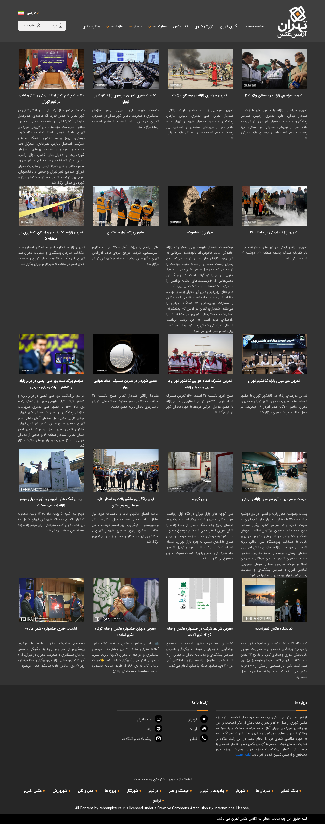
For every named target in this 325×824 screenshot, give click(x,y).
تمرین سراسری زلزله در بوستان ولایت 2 (274, 95)
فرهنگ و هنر (179, 791)
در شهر (153, 791)
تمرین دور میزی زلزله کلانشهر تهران (274, 381)
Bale (149, 729)
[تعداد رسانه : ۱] (200, 600)
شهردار (240, 791)
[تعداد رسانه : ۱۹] (274, 600)
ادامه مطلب (243, 754)
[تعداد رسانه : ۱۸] (126, 206)
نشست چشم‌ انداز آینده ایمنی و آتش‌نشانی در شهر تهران (51, 99)
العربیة (59, 17)
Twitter (193, 719)
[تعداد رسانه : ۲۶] (126, 69)
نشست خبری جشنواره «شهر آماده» (51, 628)
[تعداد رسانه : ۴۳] (200, 206)
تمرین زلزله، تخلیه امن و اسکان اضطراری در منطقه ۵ (51, 236)
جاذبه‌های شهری (212, 791)
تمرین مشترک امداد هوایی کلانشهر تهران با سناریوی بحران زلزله (200, 384)
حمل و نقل (86, 791)
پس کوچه (199, 499)
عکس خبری (33, 791)
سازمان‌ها (263, 791)
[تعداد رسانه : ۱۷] (274, 206)
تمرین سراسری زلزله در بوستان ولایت (199, 95)
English (47, 17)
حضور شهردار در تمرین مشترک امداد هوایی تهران (125, 384)
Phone (193, 739)
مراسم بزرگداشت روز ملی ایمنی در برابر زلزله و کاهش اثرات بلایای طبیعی (51, 384)
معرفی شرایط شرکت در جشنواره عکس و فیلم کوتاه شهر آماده (200, 632)
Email (136, 739)
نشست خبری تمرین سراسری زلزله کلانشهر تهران (125, 99)
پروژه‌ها (110, 791)
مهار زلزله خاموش (200, 232)
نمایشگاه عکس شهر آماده (274, 628)
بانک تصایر (289, 791)
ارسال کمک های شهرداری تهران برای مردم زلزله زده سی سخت (51, 502)
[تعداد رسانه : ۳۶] (200, 470)
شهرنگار (132, 791)
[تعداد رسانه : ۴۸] (200, 354)
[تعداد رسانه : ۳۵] (274, 69)
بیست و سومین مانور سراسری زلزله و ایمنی (274, 499)
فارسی (31, 12)
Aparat (193, 729)
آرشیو (157, 800)
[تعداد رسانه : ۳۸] (52, 69)
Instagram (144, 719)
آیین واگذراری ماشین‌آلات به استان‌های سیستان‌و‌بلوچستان (125, 502)
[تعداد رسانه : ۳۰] (126, 354)
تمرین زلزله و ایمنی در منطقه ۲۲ (274, 232)
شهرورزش (60, 791)
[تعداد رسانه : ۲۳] (52, 470)
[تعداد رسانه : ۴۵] (200, 69)
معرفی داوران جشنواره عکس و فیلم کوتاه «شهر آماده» (125, 632)
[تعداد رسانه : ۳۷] (52, 354)
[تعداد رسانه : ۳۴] (126, 470)
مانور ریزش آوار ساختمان (125, 232)
